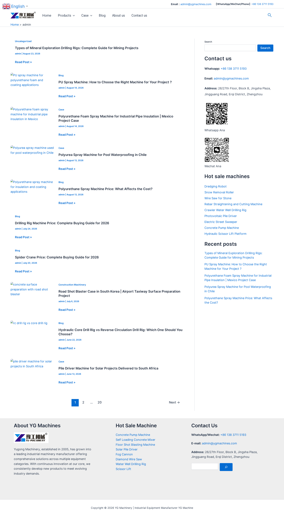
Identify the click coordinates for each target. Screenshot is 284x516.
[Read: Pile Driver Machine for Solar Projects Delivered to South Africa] (32, 363)
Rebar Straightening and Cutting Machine (233, 204)
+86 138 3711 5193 (262, 4)
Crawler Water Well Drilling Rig (225, 210)
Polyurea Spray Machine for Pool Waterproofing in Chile (103, 155)
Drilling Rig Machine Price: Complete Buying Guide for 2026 (62, 223)
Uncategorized (23, 41)
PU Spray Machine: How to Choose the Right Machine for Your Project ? (115, 82)
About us (118, 15)
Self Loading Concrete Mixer (135, 439)
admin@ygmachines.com (231, 78)
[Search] (226, 467)
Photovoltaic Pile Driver (220, 216)
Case (85, 15)
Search (208, 41)
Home (46, 15)
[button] (73, 15)
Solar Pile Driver (127, 449)
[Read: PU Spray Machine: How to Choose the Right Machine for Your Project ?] (32, 79)
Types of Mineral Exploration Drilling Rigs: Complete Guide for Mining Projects (76, 48)
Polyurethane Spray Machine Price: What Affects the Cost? (106, 189)
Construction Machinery (72, 284)
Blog (102, 15)
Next (174, 402)
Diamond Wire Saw (129, 459)
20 (100, 402)
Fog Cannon (124, 454)
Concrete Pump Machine (221, 227)
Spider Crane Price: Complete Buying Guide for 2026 (57, 257)
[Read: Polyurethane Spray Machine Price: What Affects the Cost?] (32, 186)
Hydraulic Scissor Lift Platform (225, 233)
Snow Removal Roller (219, 192)
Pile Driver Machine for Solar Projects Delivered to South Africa (108, 368)
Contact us (139, 15)
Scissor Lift (123, 469)
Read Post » (23, 62)
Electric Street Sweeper (220, 222)
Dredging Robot (215, 186)
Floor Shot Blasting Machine (135, 444)
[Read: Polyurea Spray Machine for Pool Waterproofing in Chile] (32, 150)
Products (64, 15)
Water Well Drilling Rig (131, 464)
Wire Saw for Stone (217, 198)
